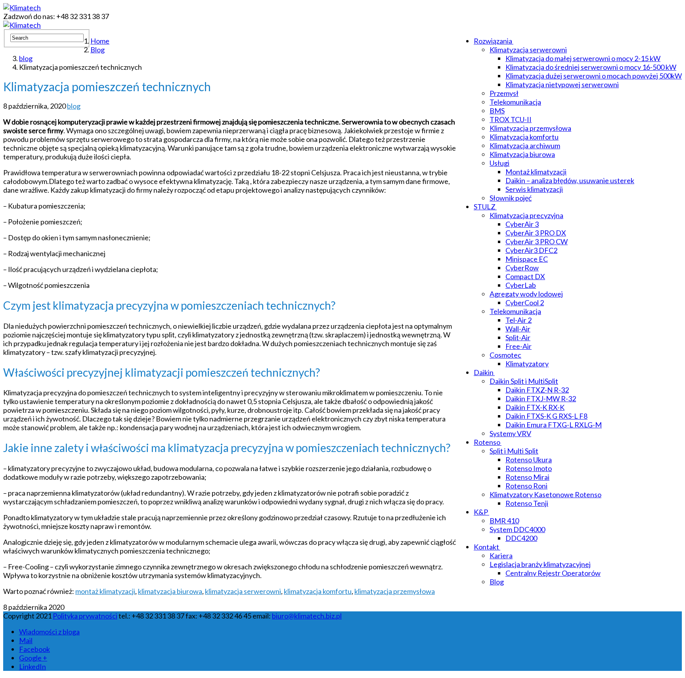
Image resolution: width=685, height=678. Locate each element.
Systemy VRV (510, 433)
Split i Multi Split (514, 450)
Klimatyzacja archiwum (525, 145)
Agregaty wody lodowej (526, 293)
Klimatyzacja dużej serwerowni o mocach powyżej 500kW (593, 75)
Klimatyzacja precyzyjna (526, 215)
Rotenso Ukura (528, 459)
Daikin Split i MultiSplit (524, 381)
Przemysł (504, 93)
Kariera (501, 555)
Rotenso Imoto (528, 468)
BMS (497, 110)
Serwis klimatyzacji (534, 189)
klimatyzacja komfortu (318, 591)
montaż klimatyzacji (105, 591)
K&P (481, 512)
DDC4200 (521, 538)
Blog (497, 581)
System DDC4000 (517, 529)
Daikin (484, 372)
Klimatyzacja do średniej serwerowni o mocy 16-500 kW (590, 67)
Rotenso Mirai (527, 477)
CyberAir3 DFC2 (531, 250)
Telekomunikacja (515, 102)
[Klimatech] (22, 7)
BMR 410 (504, 520)
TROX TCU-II (511, 119)
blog (73, 106)
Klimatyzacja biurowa (522, 154)
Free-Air (518, 346)
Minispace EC (526, 259)
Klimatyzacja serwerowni (528, 49)
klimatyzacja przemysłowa (394, 591)
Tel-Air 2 (518, 320)
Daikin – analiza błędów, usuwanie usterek (569, 180)
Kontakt (486, 546)
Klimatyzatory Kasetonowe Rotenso (545, 494)
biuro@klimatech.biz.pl (307, 615)
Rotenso (487, 442)
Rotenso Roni (526, 485)
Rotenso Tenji (526, 503)
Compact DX (525, 276)
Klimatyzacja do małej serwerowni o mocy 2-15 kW (582, 58)
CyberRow (522, 267)
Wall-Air (517, 328)
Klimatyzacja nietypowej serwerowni (562, 84)
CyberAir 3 (522, 224)
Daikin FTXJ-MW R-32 (540, 398)
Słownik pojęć (511, 197)
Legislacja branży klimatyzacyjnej (540, 564)
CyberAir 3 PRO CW (536, 241)
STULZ (485, 206)
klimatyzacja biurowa (170, 591)
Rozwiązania (493, 40)
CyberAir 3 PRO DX (535, 232)
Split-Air (517, 337)
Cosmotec (505, 354)
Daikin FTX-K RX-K (534, 407)
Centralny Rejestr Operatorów (553, 573)
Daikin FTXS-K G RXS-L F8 (546, 416)
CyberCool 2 (524, 302)
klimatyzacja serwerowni (243, 591)
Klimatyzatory (527, 363)
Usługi (499, 163)
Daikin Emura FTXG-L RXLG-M (553, 424)
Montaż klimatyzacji (535, 171)
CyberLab (520, 285)
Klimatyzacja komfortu (524, 136)
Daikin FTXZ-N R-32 (537, 389)
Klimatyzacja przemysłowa (530, 128)
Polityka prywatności (85, 615)
